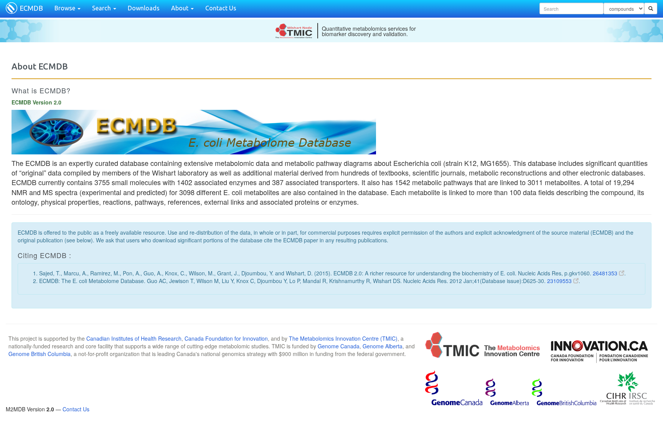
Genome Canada (339, 346)
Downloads (144, 8)
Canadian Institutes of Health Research (133, 338)
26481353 (606, 273)
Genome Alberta (382, 346)
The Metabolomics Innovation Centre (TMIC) (343, 338)
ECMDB (31, 8)
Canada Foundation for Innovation (226, 338)
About (180, 8)
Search (102, 8)
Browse (65, 8)
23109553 (560, 281)
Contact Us (220, 8)
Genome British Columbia (39, 354)
